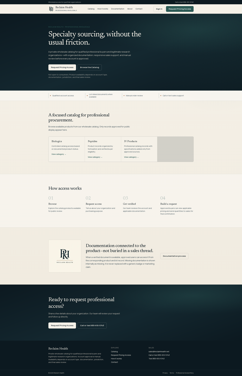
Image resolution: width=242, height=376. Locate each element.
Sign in (159, 9)
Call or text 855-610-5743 (92, 325)
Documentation (117, 9)
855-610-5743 (188, 2)
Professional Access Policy (185, 373)
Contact (138, 9)
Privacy (165, 373)
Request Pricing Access (180, 9)
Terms (172, 373)
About (129, 9)
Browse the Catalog (89, 67)
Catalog (91, 9)
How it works (102, 9)
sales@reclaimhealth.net (159, 351)
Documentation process (174, 256)
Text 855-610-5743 (156, 358)
